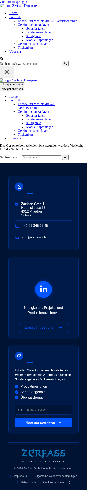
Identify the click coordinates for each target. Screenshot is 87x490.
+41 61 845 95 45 (35, 225)
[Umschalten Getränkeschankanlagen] (74, 112)
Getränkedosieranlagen (33, 43)
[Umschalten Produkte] (74, 100)
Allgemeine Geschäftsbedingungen (56, 476)
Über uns (15, 51)
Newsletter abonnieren (41, 422)
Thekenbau (25, 47)
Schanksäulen (35, 28)
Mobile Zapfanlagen (39, 40)
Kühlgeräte (33, 36)
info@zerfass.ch (34, 237)
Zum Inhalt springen (13, 2)
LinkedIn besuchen (41, 327)
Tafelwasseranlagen (39, 32)
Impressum (21, 476)
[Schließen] (7, 72)
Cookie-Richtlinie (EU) (56, 482)
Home (13, 13)
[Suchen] (1, 59)
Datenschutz (28, 482)
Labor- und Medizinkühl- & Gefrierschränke (47, 21)
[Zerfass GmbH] (19, 5)
